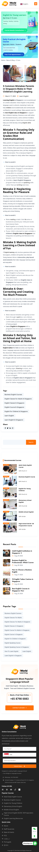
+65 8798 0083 (19, 699)
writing (19, 185)
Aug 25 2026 (18, 593)
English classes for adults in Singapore (18, 399)
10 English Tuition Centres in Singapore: (22, 580)
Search (31, 442)
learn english (9, 416)
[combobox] (19, 755)
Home (3, 60)
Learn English (24, 96)
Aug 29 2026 (18, 556)
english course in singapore (14, 407)
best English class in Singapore (16, 113)
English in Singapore (17, 326)
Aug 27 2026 (18, 575)
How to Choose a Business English (22, 571)
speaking (26, 183)
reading (12, 219)
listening (19, 368)
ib (25, 219)
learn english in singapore (14, 420)
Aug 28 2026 (18, 565)
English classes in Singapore (14, 403)
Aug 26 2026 (18, 584)
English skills (26, 123)
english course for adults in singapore (17, 630)
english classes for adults (13, 617)
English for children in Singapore (16, 411)
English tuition (8, 348)
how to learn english (11, 651)
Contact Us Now (19, 708)
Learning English (8, 100)
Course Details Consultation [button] (14, 30)
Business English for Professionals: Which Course (23, 561)
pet (18, 317)
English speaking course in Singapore (17, 647)
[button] (35, 3)
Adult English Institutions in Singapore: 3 (22, 552)
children (8, 108)
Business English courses (13, 395)
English (25, 4)
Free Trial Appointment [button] (13, 54)
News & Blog (10, 60)
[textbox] (8, 754)
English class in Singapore (22, 233)
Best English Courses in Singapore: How (20, 589)
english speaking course (12, 643)
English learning (9, 252)
